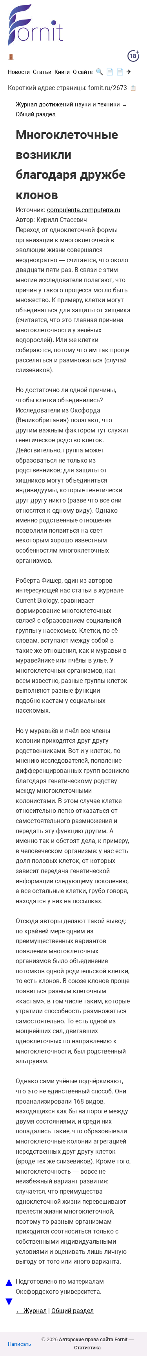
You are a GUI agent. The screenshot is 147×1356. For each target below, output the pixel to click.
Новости (19, 72)
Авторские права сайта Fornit (93, 1339)
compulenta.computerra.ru (83, 210)
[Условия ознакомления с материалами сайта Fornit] (133, 57)
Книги (62, 72)
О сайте (83, 72)
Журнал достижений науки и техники (68, 104)
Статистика (87, 1348)
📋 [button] (133, 88)
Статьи (42, 72)
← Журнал (31, 1311)
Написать (19, 1344)
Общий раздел (36, 114)
